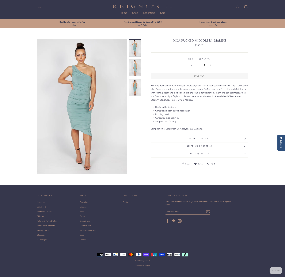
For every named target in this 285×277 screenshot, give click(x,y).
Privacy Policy (43, 230)
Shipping (40, 216)
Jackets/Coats (85, 225)
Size (190, 59)
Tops (82, 211)
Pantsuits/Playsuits (88, 230)
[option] (72, 24)
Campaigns (42, 239)
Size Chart (41, 207)
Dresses (83, 207)
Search (83, 239)
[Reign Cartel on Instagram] (180, 221)
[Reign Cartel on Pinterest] (173, 221)
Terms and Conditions (46, 225)
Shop (135, 13)
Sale (162, 13)
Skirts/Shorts (85, 221)
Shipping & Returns (199, 146)
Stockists (41, 235)
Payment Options (44, 211)
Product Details (199, 139)
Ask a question (199, 153)
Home (123, 13)
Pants (82, 216)
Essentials (149, 13)
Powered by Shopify (143, 265)
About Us (41, 202)
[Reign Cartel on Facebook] (167, 221)
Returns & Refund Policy (47, 221)
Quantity (204, 59)
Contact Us (127, 202)
